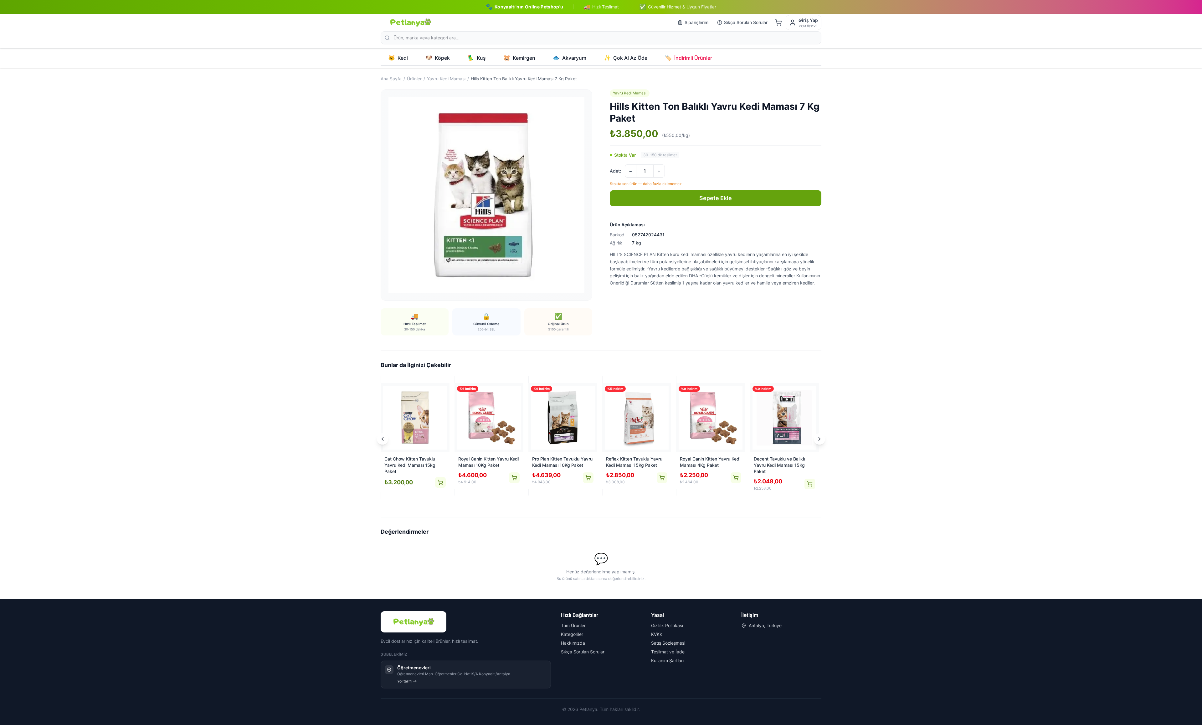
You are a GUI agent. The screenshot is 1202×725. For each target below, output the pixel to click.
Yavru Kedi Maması (446, 78)
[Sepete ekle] (440, 482)
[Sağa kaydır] (819, 439)
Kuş (476, 57)
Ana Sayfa (391, 78)
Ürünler (414, 78)
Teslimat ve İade (668, 651)
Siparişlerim (696, 22)
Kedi (398, 57)
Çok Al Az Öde (625, 57)
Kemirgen (519, 57)
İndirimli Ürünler (688, 57)
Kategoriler (572, 634)
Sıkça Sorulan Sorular (746, 22)
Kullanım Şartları (667, 660)
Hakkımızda (573, 643)
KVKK (656, 634)
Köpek (437, 57)
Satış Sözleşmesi (668, 643)
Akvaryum (569, 57)
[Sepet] (778, 22)
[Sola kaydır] (382, 439)
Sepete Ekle (715, 198)
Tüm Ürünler (573, 625)
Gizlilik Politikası (667, 625)
